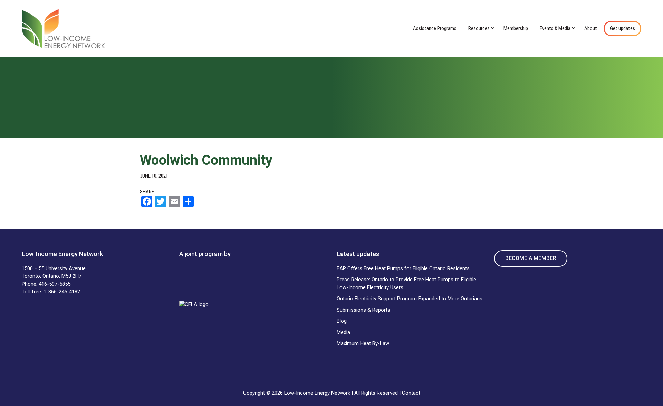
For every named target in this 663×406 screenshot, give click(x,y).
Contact (411, 393)
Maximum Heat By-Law (363, 343)
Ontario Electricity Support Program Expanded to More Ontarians (409, 298)
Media (343, 332)
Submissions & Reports (363, 310)
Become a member (530, 258)
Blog (342, 321)
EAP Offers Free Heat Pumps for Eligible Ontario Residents (403, 268)
